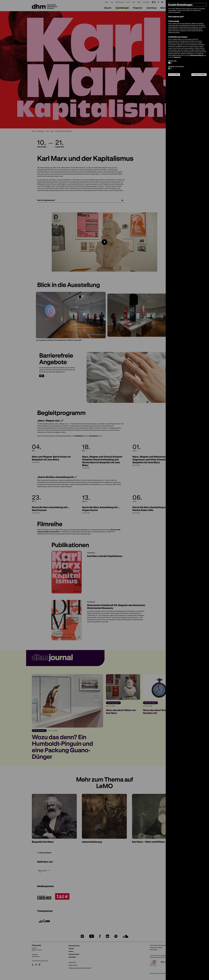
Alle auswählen (174, 74)
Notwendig (172, 61)
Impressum (177, 57)
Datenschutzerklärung (196, 55)
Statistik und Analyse (176, 66)
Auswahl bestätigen (199, 74)
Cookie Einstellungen (180, 4)
